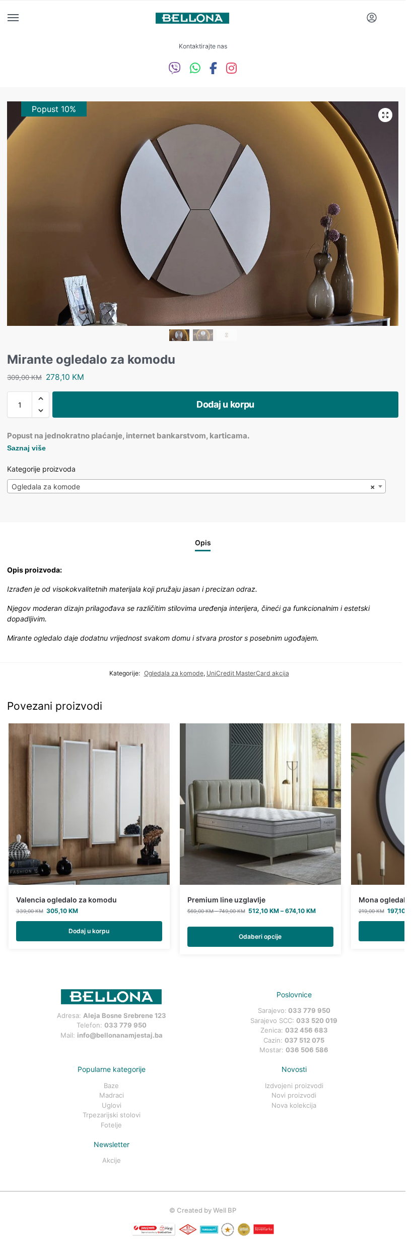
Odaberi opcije (260, 936)
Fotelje (111, 1125)
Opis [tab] (203, 543)
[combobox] (196, 486)
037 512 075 (304, 1040)
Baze (111, 1086)
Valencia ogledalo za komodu (66, 899)
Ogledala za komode (173, 673)
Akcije (111, 1160)
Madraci (111, 1095)
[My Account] (372, 18)
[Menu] (23, 18)
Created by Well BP (206, 1210)
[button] (385, 115)
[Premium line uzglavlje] (260, 804)
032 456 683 (306, 1030)
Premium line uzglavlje (226, 899)
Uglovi (111, 1105)
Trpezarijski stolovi (112, 1115)
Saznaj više (26, 448)
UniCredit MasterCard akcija (247, 673)
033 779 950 (125, 1025)
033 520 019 (316, 1020)
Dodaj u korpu (225, 404)
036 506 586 (307, 1050)
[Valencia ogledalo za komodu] (89, 804)
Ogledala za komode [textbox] (193, 486)
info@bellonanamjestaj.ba (120, 1035)
